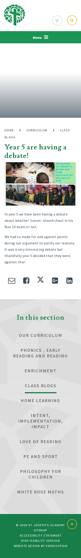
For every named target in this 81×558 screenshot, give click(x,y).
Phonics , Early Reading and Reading (40, 353)
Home (9, 130)
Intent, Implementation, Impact (40, 420)
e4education (56, 546)
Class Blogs (40, 385)
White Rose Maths (40, 492)
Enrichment (40, 370)
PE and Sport (40, 456)
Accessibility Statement (40, 535)
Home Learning (40, 400)
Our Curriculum (40, 335)
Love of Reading (41, 441)
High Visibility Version (40, 541)
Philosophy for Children (40, 474)
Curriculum (36, 130)
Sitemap (40, 530)
